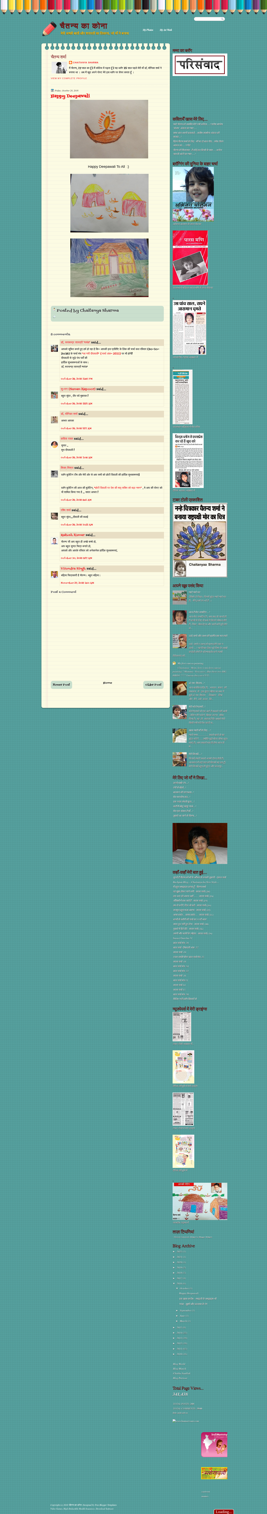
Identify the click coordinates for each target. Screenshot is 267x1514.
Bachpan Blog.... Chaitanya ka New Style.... (196, 882)
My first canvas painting (190, 663)
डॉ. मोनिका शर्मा (69, 414)
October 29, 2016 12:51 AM (76, 403)
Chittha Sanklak (181, 1373)
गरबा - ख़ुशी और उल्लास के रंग (193, 1304)
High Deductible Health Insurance (79, 1508)
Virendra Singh (73, 569)
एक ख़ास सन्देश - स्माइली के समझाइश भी (197, 1299)
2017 (180, 1278)
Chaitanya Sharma (86, 62)
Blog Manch (179, 1368)
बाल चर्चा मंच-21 (180, 980)
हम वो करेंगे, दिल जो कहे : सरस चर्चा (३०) (192, 905)
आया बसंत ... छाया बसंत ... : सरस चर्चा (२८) (193, 914)
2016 (180, 1283)
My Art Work (166, 30)
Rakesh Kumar (73, 535)
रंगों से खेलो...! (179, 787)
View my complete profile (69, 78)
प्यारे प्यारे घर (194, 592)
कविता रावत (67, 439)
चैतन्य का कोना (84, 25)
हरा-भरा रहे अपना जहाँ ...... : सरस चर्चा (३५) (193, 896)
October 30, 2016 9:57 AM (76, 558)
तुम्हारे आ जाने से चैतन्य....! (185, 815)
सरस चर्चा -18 (179, 961)
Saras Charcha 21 (182, 938)
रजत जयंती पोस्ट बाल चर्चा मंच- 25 (188, 957)
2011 (180, 1349)
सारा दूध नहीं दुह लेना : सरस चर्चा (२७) (190, 924)
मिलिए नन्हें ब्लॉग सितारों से (184, 999)
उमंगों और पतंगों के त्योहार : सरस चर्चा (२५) (192, 933)
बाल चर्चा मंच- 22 (181, 971)
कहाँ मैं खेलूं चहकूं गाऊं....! (184, 806)
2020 (180, 1262)
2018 (180, 1273)
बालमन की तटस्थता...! (183, 792)
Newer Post (61, 685)
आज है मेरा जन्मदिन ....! (199, 612)
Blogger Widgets (205, 1237)
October (184, 1288)
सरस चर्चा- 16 (179, 975)
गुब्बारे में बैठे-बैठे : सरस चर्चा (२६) (188, 929)
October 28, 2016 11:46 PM (76, 379)
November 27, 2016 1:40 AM (77, 583)
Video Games (56, 1508)
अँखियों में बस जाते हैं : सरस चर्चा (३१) (190, 900)
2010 (180, 1354)
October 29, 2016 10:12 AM (77, 524)
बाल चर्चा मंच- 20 (181, 994)
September (186, 1310)
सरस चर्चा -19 (179, 952)
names (205, 1496)
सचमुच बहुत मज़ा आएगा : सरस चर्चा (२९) (191, 910)
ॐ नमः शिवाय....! (196, 683)
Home (107, 683)
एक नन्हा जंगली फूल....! (183, 801)
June (182, 1315)
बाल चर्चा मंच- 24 (181, 966)
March (183, 1321)
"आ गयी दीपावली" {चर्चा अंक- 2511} (102, 354)
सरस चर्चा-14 (179, 985)
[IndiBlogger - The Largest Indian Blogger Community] (215, 1456)
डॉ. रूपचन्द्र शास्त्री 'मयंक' (75, 342)
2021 (180, 1257)
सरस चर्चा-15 (179, 989)
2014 (180, 1332)
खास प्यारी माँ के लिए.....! (200, 730)
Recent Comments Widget (185, 1237)
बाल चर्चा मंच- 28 (181, 943)
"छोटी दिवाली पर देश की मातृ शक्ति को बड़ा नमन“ (118, 488)
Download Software (105, 1508)
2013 (180, 1338)
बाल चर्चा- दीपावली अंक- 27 (185, 947)
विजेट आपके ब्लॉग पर (180, 1413)
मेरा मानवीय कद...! (181, 797)
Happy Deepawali (70, 96)
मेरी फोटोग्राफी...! (197, 706)
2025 (180, 1251)
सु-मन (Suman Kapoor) (78, 389)
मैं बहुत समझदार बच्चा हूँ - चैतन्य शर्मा (189, 887)
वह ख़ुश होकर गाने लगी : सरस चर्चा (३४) (191, 891)
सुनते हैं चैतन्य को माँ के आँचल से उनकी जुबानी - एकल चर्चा (199, 877)
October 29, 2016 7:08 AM (76, 457)
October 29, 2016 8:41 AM (76, 500)
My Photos (148, 30)
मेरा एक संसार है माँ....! (183, 811)
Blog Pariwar (180, 1378)
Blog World (179, 1364)
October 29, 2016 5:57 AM (76, 428)
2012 (180, 1343)
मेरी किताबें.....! (195, 754)
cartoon (206, 1491)
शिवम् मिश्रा (67, 468)
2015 (180, 1327)
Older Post (153, 685)
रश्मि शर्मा (66, 510)
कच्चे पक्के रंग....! (181, 783)
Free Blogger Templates (106, 1504)
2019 (180, 1267)
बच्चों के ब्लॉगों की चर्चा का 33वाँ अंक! (190, 919)
